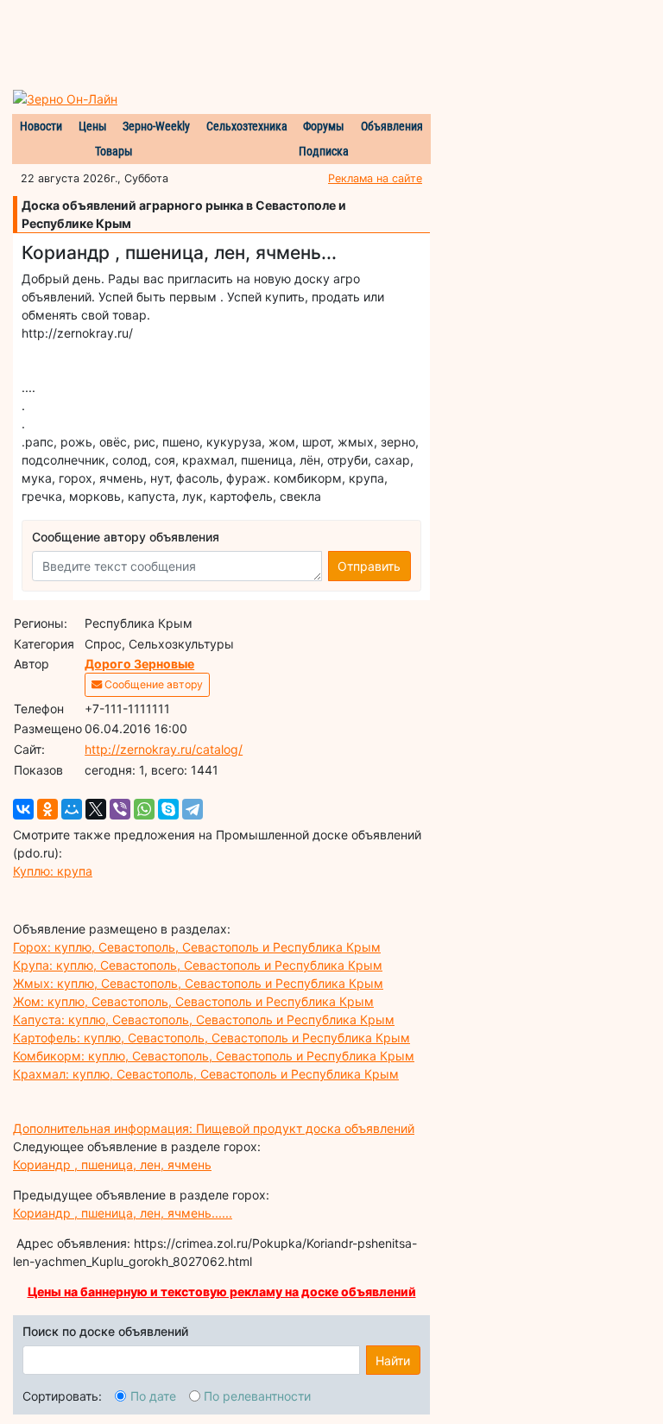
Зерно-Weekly (156, 126)
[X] (95, 809)
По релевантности (257, 1396)
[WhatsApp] (144, 809)
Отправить (369, 566)
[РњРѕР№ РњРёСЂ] (71, 809)
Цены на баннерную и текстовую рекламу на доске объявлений (222, 1291)
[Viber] (120, 809)
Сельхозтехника (246, 126)
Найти (393, 1360)
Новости (41, 126)
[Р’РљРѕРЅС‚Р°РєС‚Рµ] (23, 809)
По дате (153, 1396)
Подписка (324, 151)
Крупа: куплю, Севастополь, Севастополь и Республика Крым (197, 965)
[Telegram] (192, 809)
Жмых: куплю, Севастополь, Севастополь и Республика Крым (198, 983)
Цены (93, 126)
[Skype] (168, 809)
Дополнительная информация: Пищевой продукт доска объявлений (213, 1128)
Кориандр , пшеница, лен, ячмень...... (122, 1213)
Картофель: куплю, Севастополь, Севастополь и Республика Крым (211, 1037)
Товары (114, 151)
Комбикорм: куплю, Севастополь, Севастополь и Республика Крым (213, 1055)
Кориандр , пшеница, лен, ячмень (112, 1164)
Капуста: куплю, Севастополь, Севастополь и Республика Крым (204, 1019)
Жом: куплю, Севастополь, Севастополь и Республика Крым (193, 1001)
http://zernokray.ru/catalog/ (164, 749)
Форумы (323, 126)
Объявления (392, 126)
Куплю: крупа (52, 871)
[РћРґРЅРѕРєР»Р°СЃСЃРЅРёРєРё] (47, 809)
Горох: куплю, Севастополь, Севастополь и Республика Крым (197, 947)
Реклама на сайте (375, 178)
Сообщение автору (152, 684)
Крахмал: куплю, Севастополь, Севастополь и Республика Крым (206, 1073)
